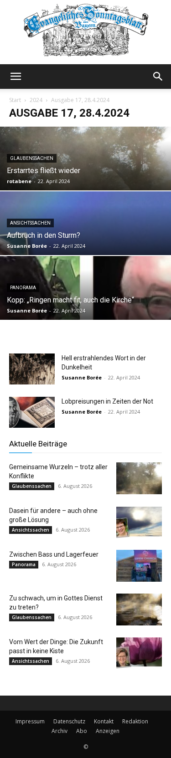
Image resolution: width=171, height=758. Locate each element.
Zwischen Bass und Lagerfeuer (53, 554)
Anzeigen (107, 731)
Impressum (30, 721)
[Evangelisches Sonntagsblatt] (85, 32)
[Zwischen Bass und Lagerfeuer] (139, 566)
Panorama (23, 287)
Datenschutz (69, 721)
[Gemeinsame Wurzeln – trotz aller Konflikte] (139, 478)
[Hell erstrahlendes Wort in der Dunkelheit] (32, 369)
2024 (36, 100)
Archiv (59, 731)
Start (15, 100)
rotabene (19, 181)
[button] (15, 76)
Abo (81, 731)
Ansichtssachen (30, 222)
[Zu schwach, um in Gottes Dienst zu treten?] (139, 609)
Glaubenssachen (31, 158)
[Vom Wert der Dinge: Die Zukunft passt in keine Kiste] (139, 653)
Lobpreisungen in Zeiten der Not (107, 401)
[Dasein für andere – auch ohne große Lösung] (139, 522)
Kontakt (104, 721)
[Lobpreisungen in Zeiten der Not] (32, 412)
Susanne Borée (27, 245)
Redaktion (135, 721)
